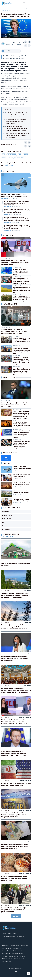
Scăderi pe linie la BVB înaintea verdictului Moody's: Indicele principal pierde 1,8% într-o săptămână (14, 331)
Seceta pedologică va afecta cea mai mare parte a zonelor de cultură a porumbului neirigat (21, 298)
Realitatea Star (24, 945)
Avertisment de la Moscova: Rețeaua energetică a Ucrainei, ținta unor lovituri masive (17, 135)
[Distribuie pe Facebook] (29, 41)
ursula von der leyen (20, 158)
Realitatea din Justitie (18, 951)
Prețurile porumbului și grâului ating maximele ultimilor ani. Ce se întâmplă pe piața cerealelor (15, 878)
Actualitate (13, 8)
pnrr (10, 158)
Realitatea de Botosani (7, 958)
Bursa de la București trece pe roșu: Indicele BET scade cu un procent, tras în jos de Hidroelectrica (21, 340)
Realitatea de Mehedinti (17, 953)
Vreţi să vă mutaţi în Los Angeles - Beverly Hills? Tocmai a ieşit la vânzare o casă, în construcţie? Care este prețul (15, 595)
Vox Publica (4, 956)
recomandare (11, 154)
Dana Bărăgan (27, 622)
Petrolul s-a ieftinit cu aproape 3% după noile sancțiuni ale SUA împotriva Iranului (21, 424)
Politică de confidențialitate (8, 936)
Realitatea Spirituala (6, 948)
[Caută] (24, 3)
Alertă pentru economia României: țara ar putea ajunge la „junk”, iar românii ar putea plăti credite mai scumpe (21, 361)
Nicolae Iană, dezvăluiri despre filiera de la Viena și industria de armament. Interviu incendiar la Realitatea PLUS (15, 722)
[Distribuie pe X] (29, 45)
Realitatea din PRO (13, 956)
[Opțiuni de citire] (28, 973)
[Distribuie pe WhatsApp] (25, 45)
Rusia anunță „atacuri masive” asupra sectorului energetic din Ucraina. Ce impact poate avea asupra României (14, 627)
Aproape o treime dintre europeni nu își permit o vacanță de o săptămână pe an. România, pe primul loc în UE (22, 350)
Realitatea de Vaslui (19, 958)
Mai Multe (16, 916)
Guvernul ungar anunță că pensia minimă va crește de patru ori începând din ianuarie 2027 (15, 405)
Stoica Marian (27, 561)
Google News (8, 165)
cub (3, 154)
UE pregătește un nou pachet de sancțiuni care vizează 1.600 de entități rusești (16, 121)
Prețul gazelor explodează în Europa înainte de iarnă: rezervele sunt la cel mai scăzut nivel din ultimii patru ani (22, 371)
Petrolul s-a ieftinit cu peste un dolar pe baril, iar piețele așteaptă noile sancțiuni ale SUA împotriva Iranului (17, 211)
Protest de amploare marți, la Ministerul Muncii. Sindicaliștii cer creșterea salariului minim (16, 203)
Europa (26, 154)
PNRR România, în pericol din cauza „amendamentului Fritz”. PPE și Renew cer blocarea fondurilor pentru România (22, 434)
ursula (4, 158)
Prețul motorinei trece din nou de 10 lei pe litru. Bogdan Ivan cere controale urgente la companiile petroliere (17, 226)
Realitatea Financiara (18, 43)
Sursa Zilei (22, 956)
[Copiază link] (25, 41)
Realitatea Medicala (6, 951)
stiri (20, 154)
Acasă (4, 8)
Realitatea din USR (6, 953)
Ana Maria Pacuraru (25, 780)
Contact (4, 933)
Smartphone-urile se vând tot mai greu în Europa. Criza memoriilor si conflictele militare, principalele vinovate (21, 445)
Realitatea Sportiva (15, 945)
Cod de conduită (20, 936)
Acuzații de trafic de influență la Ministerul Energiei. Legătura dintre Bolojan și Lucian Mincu (13, 815)
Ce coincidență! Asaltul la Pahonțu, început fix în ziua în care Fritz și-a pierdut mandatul (13, 910)
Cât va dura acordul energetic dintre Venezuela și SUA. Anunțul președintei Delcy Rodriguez (14, 658)
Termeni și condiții (12, 933)
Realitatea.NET (5, 945)
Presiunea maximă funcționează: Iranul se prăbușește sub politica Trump (16, 784)
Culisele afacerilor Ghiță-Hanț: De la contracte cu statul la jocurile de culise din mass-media (18, 115)
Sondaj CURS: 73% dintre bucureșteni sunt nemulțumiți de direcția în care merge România (17, 128)
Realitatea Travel (17, 948)
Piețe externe (7, 214)
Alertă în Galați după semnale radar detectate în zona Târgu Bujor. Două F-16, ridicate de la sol (15, 196)
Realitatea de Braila (6, 961)
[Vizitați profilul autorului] (3, 43)
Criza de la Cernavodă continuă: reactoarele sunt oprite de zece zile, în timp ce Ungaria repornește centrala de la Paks (16, 219)
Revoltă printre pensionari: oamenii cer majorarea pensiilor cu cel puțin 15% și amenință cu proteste (14, 846)
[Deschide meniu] (29, 3)
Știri (8, 8)
